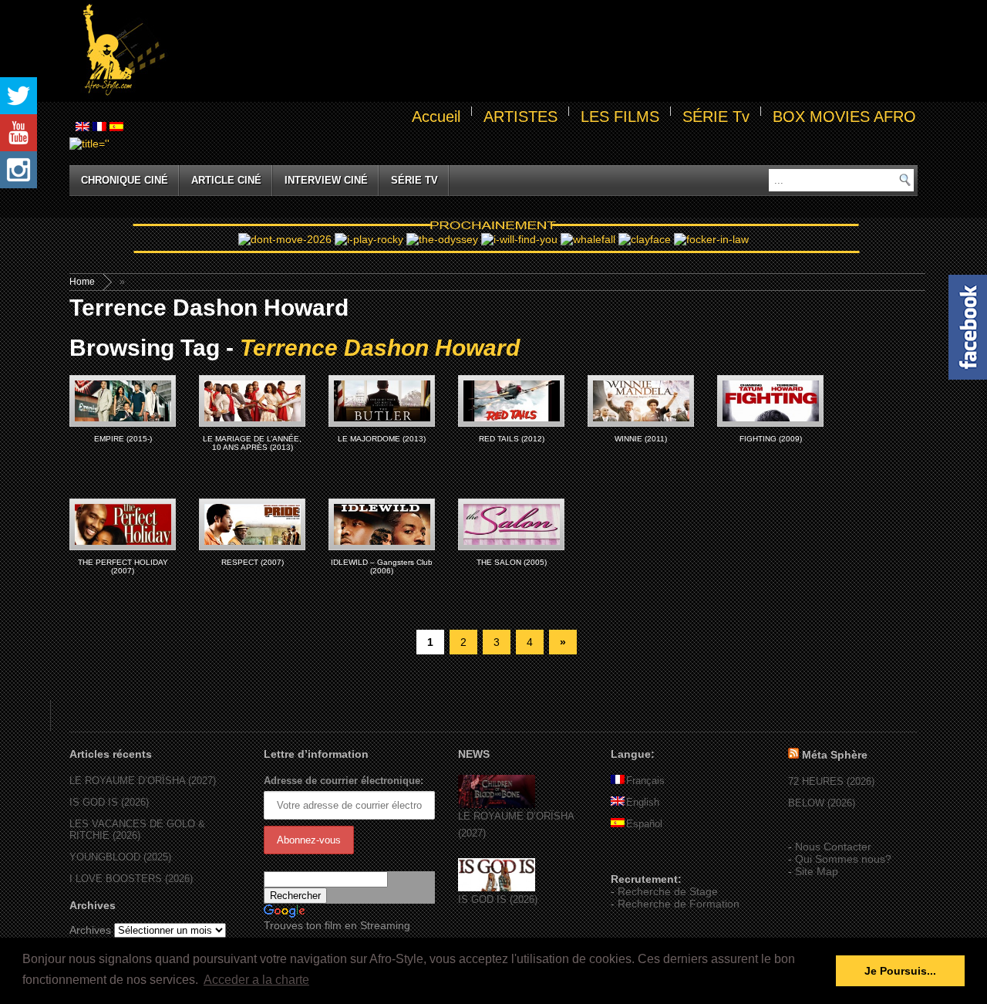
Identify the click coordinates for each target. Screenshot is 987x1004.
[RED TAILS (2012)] (511, 401)
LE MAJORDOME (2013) (382, 438)
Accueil (436, 116)
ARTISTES (520, 116)
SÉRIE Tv (716, 116)
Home (82, 281)
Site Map (816, 871)
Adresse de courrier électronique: (343, 780)
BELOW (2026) (821, 803)
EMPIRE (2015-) (123, 438)
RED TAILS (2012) (511, 438)
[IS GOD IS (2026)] (496, 888)
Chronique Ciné (124, 180)
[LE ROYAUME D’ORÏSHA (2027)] (496, 804)
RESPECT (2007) (252, 562)
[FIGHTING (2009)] (770, 401)
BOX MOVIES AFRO (844, 116)
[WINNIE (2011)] (641, 401)
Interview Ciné (326, 180)
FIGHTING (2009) (770, 438)
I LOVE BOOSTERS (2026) (131, 878)
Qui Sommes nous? (843, 859)
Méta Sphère (834, 755)
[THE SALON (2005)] (511, 524)
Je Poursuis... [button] (900, 971)
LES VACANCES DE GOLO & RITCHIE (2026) (137, 829)
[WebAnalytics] (641, 856)
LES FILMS (620, 116)
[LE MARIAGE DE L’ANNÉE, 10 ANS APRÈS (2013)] (252, 401)
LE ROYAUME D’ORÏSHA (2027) (142, 780)
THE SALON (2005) (512, 562)
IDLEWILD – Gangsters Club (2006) (382, 566)
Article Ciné (226, 180)
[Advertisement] (544, 51)
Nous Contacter (833, 846)
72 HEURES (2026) (831, 781)
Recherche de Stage (668, 891)
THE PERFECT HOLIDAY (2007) (123, 566)
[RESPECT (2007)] (252, 524)
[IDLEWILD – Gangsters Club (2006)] (381, 524)
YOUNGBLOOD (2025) (120, 857)
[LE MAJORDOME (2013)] (381, 401)
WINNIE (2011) (641, 438)
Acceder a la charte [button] (256, 979)
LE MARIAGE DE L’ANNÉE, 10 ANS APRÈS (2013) (252, 442)
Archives (90, 930)
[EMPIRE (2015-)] (122, 401)
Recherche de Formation (678, 904)
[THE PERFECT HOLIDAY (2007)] (122, 524)
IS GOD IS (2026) (109, 802)
